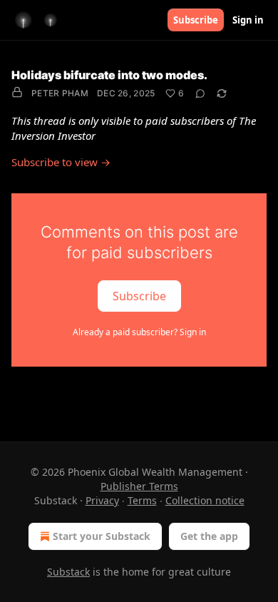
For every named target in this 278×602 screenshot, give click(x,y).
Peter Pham (59, 93)
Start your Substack (101, 536)
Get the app (209, 536)
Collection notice (204, 500)
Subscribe (195, 20)
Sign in (248, 20)
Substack (68, 571)
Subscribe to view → (60, 162)
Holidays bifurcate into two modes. (109, 75)
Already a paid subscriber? (139, 332)
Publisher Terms (139, 486)
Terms (142, 500)
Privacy (102, 500)
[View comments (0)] (200, 93)
